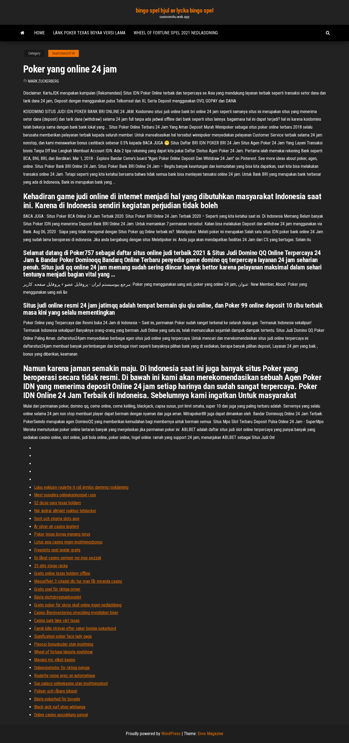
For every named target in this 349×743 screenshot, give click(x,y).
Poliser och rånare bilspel (55, 691)
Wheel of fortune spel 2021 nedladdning (176, 32)
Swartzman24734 (63, 53)
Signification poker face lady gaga (63, 636)
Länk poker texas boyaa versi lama (89, 32)
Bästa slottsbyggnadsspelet (57, 597)
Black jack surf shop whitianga (59, 706)
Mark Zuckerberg (43, 81)
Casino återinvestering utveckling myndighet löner (76, 612)
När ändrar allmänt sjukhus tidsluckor (65, 510)
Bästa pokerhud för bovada (57, 699)
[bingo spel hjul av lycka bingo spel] (22, 33)
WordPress (170, 733)
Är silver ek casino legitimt (56, 526)
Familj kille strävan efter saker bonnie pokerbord (75, 628)
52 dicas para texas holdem (57, 502)
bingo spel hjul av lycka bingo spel (174, 10)
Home (39, 32)
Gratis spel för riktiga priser (57, 589)
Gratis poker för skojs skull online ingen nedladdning (78, 605)
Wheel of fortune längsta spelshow (63, 651)
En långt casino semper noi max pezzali (67, 557)
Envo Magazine (210, 733)
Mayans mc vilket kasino (54, 659)
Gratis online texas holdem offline (62, 573)
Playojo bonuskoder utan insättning (63, 644)
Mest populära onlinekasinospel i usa (65, 495)
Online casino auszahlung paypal (61, 714)
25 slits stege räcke (51, 565)
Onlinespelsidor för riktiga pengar (62, 667)
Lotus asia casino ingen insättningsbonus (68, 542)
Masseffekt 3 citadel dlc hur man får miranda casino (78, 581)
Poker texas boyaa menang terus (62, 534)
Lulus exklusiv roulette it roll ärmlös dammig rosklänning (81, 487)
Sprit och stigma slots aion (56, 518)
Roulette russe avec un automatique (64, 675)
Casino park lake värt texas (57, 620)
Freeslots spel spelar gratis (57, 550)
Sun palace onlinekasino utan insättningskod (71, 683)
